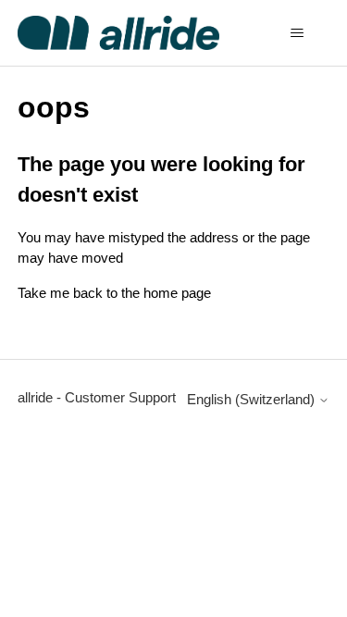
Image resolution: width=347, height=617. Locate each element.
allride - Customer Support (97, 397)
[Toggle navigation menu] (296, 33)
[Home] (119, 33)
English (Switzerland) (252, 399)
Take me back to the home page (114, 293)
